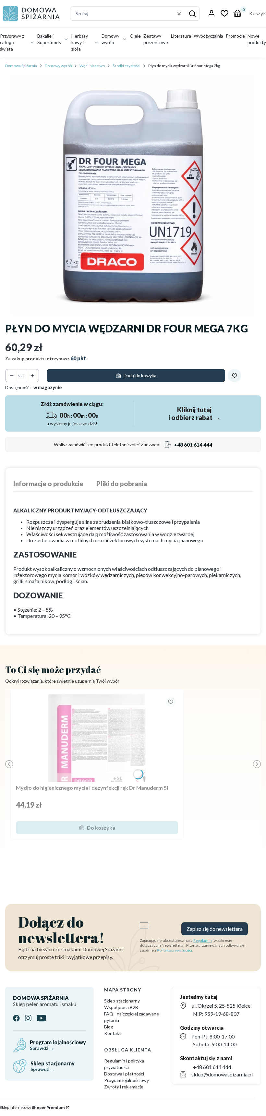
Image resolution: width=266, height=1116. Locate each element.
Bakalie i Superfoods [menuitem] (49, 39)
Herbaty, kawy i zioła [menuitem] (80, 42)
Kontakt (112, 1033)
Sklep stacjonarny (122, 1000)
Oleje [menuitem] (135, 36)
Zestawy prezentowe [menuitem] (155, 39)
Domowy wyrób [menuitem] (110, 39)
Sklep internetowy (32, 1107)
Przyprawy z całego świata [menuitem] (12, 42)
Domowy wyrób (58, 65)
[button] (192, 13)
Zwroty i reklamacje (123, 1086)
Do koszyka (101, 827)
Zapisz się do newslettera (215, 929)
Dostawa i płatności (124, 1073)
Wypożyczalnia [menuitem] (208, 36)
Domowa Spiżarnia (21, 65)
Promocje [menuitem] (235, 36)
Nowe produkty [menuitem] (257, 39)
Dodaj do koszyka (140, 375)
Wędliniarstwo (92, 65)
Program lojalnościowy (126, 1080)
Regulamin (202, 940)
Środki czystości (126, 65)
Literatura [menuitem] (181, 36)
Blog (108, 1026)
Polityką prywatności (174, 950)
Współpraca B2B (121, 1007)
